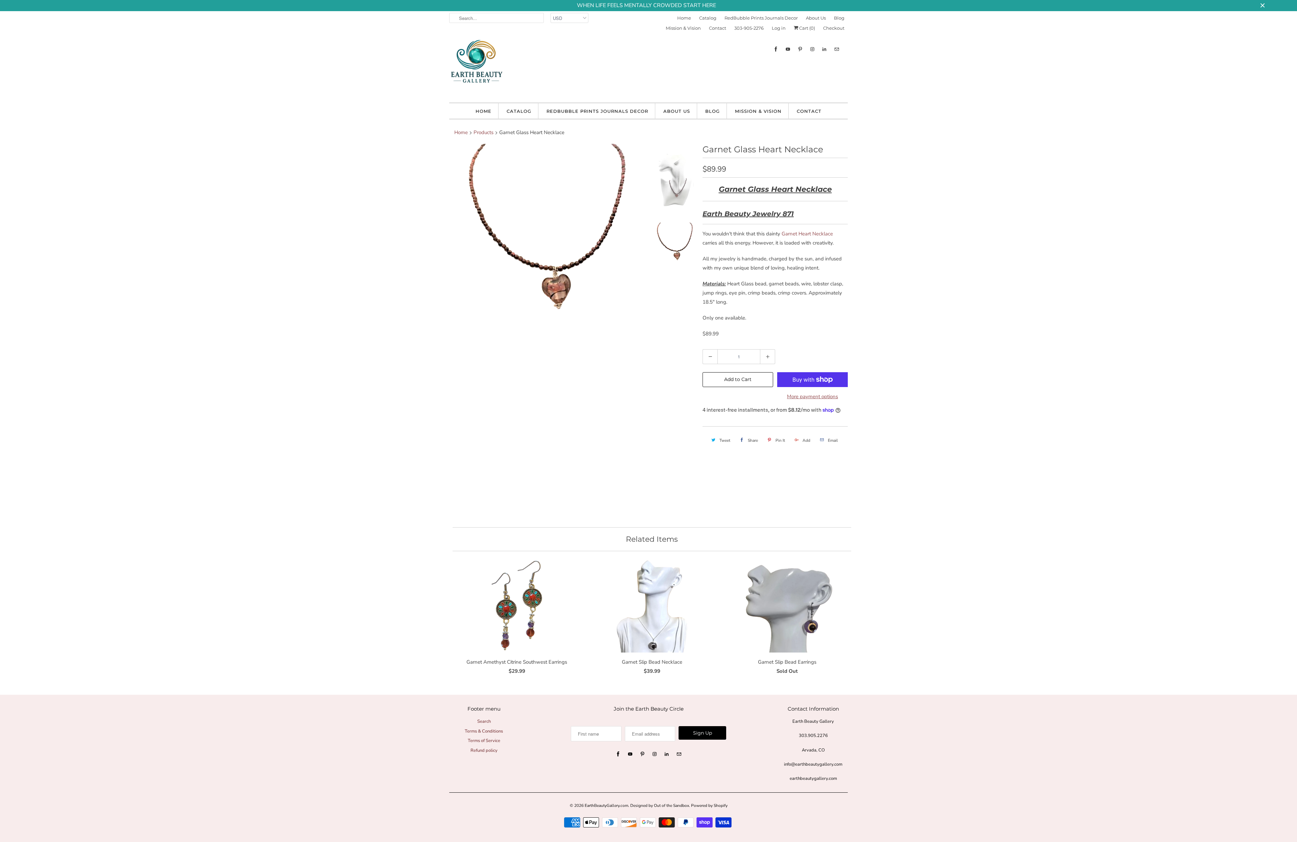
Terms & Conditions (484, 731)
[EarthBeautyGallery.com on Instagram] (812, 49)
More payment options (812, 396)
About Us (816, 18)
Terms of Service (484, 741)
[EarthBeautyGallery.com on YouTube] (788, 49)
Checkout (833, 28)
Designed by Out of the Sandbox (659, 805)
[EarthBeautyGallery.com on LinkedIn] (824, 49)
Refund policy (484, 750)
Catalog (707, 18)
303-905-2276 (749, 28)
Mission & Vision (683, 28)
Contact (717, 28)
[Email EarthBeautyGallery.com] (836, 49)
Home (684, 18)
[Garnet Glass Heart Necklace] (547, 333)
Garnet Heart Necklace (807, 233)
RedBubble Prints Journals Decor (761, 18)
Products (483, 132)
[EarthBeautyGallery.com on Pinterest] (800, 49)
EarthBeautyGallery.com (606, 805)
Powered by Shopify (709, 805)
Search (484, 721)
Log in (779, 28)
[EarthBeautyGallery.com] (476, 67)
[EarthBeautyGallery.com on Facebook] (775, 49)
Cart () (806, 28)
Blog (839, 18)
